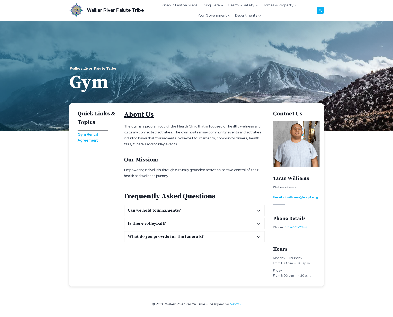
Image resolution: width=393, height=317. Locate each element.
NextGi (235, 304)
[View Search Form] (320, 10)
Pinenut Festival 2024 (179, 5)
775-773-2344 (295, 227)
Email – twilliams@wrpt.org (295, 197)
